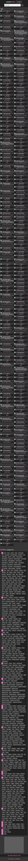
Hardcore (21, 671)
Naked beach (8, 448)
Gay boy (7, 657)
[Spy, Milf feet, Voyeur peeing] (7, 110)
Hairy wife (22, 350)
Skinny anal (11, 777)
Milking (3, 742)
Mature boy (15, 742)
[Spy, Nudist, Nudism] (7, 344)
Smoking (22, 783)
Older (3, 756)
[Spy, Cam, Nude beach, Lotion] (7, 480)
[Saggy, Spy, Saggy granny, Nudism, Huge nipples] (20, 405)
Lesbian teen (8, 725)
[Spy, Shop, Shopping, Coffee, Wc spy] (7, 31)
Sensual (19, 806)
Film (22, 222)
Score (9, 457)
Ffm (24, 636)
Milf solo (24, 416)
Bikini (7, 578)
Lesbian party (22, 725)
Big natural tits (8, 329)
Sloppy (8, 207)
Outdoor (7, 756)
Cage (19, 609)
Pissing (24, 762)
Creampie (11, 597)
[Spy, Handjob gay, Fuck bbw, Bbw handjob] (7, 535)
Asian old (11, 558)
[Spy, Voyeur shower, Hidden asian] (20, 171)
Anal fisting (4, 556)
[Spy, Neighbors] (20, 72)
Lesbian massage (21, 708)
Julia (14, 682)
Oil (24, 754)
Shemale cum (8, 785)
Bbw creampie (18, 591)
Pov (20, 762)
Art (24, 555)
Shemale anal (22, 107)
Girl (12, 651)
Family (3, 636)
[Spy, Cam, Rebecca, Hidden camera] (7, 493)
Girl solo (9, 659)
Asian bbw (18, 568)
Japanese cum (5, 698)
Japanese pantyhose (6, 690)
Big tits (10, 572)
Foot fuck (4, 640)
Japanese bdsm (13, 686)
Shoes (22, 793)
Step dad (21, 804)
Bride (14, 574)
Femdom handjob (19, 638)
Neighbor (8, 442)
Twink (19, 816)
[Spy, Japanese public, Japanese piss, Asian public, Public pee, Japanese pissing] (20, 368)
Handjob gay (7, 537)
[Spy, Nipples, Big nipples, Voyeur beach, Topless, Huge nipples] (7, 280)
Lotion (25, 234)
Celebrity (19, 605)
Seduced (16, 800)
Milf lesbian (4, 744)
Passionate (4, 764)
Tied (21, 812)
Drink (13, 626)
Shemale (6, 777)
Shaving (23, 802)
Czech (17, 292)
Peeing (10, 224)
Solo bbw (7, 800)
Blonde (18, 586)
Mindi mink (22, 226)
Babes (23, 591)
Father (14, 640)
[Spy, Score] (7, 455)
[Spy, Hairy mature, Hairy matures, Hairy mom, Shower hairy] (7, 406)
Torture (17, 812)
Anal (5, 553)
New (9, 750)
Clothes (8, 140)
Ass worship (4, 568)
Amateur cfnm (22, 111)
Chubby (3, 146)
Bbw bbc (4, 580)
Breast (3, 587)
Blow (3, 595)
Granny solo (8, 655)
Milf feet (6, 111)
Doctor (10, 620)
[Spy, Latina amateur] (20, 216)
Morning (4, 740)
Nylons (18, 748)
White (22, 826)
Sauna (18, 192)
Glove (17, 655)
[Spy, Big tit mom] (20, 279)
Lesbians (4, 709)
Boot (3, 578)
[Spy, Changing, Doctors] (20, 205)
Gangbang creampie (6, 649)
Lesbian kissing (5, 723)
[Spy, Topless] (20, 153)
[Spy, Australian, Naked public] (20, 526)
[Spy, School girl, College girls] (20, 113)
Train (7, 816)
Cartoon (13, 599)
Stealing (10, 468)
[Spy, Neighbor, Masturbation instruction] (7, 440)
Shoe (18, 799)
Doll (6, 620)
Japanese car (22, 354)
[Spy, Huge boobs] (7, 20)
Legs (7, 713)
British (23, 580)
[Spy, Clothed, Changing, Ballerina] (20, 12)
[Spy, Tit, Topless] (7, 80)
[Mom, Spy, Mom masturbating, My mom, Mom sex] (20, 64)
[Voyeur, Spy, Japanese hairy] (20, 248)
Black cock (9, 580)
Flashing (22, 257)
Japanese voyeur (9, 48)
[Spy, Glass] (20, 340)
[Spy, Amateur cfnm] (20, 110)
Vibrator (18, 824)
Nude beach (22, 51)
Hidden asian (21, 468)
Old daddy (24, 163)
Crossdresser (5, 603)
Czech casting (5, 613)
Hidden (3, 214)
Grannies (4, 659)
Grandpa (18, 649)
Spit (17, 789)
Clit (24, 611)
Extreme (14, 630)
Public (19, 760)
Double (5, 618)
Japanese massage (19, 35)
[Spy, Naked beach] (7, 446)
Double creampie (5, 628)
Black (15, 572)
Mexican (9, 746)
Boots (18, 572)
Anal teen (10, 566)
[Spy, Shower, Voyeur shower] (20, 46)
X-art (8, 830)
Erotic (24, 630)
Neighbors (22, 74)
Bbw (5, 570)
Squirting (17, 783)
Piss (16, 760)
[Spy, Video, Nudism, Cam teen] (20, 463)
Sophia (8, 357)
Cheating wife (5, 611)
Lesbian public (19, 721)
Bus (25, 570)
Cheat (3, 609)
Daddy (17, 163)
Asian (17, 18)
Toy (25, 812)
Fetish (14, 646)
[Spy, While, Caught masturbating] (7, 58)
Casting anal (12, 616)
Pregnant (6, 760)
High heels (15, 665)
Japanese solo (19, 168)
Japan (10, 682)
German (19, 647)
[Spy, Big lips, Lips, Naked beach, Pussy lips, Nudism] (20, 344)
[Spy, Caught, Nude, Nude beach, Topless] (7, 295)
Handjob (6, 663)
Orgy (19, 754)
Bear (20, 589)
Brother (11, 340)
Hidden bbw (22, 131)
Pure (22, 81)
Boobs (3, 582)
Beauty (20, 578)
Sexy (20, 795)
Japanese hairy (21, 698)
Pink (3, 766)
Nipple (21, 750)
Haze (3, 677)
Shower (20, 48)
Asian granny (4, 562)
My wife (20, 89)
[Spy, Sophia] (7, 356)
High (25, 675)
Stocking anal (8, 791)
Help (8, 671)
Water (7, 249)
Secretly (21, 789)
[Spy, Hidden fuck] (7, 275)
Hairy (14, 663)
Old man (14, 754)
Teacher (12, 808)
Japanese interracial (17, 702)
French (20, 636)
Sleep (12, 779)
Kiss (24, 706)
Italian (22, 379)
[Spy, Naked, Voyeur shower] (7, 202)
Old (6, 96)
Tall (16, 808)
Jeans (10, 692)
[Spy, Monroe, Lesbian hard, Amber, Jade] (7, 252)
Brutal (19, 580)
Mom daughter (5, 739)
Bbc (12, 570)
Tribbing (3, 810)
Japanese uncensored (14, 700)
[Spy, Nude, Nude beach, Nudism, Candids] (20, 504)
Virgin (10, 824)
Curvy (9, 615)
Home (12, 667)
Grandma (9, 653)
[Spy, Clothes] (7, 138)
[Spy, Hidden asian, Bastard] (20, 466)
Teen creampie (13, 816)
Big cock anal (15, 587)
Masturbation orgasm (8, 366)
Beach (17, 453)
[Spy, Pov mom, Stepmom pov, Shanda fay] (7, 171)
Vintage (5, 824)
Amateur (20, 555)
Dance (14, 620)
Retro (14, 773)
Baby (16, 578)
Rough (5, 773)
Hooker (13, 673)
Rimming (4, 775)
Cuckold (16, 597)
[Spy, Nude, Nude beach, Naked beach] (7, 484)
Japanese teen (5, 694)
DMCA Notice (17, 858)
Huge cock (20, 675)
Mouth (24, 744)
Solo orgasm (10, 806)
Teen (5, 808)
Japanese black (22, 696)
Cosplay (3, 599)
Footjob (13, 634)
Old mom (13, 756)
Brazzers (14, 576)
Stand (19, 802)
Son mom (4, 806)
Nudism (10, 345)
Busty (19, 584)
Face (3, 644)
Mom (18, 66)
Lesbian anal (12, 717)
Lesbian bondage (5, 715)
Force (6, 638)
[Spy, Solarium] (20, 187)
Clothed (20, 13)
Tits (10, 820)
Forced (7, 636)
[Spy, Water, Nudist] (7, 248)
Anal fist (23, 566)
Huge (15, 669)
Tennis (22, 184)
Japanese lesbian (5, 686)
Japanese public (22, 371)
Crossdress (11, 613)
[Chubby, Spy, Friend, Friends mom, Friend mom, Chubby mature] (7, 143)
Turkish (10, 818)
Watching (7, 532)
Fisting (5, 634)
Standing (14, 802)
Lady (10, 711)
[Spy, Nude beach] (20, 50)
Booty (18, 576)
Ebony (9, 630)
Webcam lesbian (16, 828)
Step (25, 781)
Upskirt (5, 822)
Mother (3, 729)
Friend (10, 146)
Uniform (10, 822)
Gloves (19, 651)
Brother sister (5, 584)
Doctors (24, 207)
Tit (6, 81)
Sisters (8, 100)
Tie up (17, 820)
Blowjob (20, 574)
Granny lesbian (14, 657)
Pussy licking (4, 768)
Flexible (18, 640)
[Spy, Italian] (20, 377)
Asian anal (11, 562)
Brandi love (4, 576)
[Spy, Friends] (7, 16)
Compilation (21, 597)
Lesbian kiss (16, 713)
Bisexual (15, 580)
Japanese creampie (6, 704)
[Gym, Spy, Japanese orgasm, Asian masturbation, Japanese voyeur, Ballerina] (7, 39)
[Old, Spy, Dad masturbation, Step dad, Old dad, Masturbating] (7, 349)
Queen (5, 771)
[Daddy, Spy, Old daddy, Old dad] (20, 161)
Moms (18, 737)
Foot (9, 634)
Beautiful (22, 587)
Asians (13, 556)
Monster (8, 735)
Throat (12, 814)
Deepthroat (4, 186)
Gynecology (10, 214)
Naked (6, 193)
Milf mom (22, 318)
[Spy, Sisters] (7, 98)
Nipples (7, 283)
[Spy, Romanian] (20, 68)
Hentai (10, 663)
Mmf (7, 737)
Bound (6, 589)
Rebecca (9, 495)
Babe (7, 593)
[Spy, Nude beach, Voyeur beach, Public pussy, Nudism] (7, 241)
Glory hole (15, 653)
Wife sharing (7, 67)
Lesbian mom (23, 711)
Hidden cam (10, 669)
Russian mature (15, 775)
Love (3, 713)
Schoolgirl (4, 797)
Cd (17, 601)
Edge (7, 632)
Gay (9, 647)
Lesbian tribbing (5, 719)
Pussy (7, 762)
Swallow (3, 783)
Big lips (20, 346)
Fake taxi (9, 640)
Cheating (22, 599)
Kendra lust (19, 706)
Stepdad (9, 802)
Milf (18, 727)
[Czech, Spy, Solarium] (20, 290)
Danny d (4, 624)
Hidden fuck (8, 277)
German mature (21, 657)
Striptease (4, 802)
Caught (22, 253)
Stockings (20, 785)
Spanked (4, 787)
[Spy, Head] (7, 198)
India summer (14, 680)
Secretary (21, 800)
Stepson (20, 416)
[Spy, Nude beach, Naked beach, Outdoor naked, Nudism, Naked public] (7, 501)
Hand (7, 431)
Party (3, 762)
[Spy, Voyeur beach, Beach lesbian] (20, 122)
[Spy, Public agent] (7, 393)
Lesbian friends (15, 711)
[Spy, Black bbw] (20, 286)
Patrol (9, 472)
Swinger (14, 785)
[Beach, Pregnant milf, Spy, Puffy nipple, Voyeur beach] (20, 451)
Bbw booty (11, 578)
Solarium (22, 188)
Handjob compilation (19, 667)
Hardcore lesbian (14, 677)
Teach (3, 820)
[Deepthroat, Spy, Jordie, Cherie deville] (7, 184)
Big (17, 574)
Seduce (3, 799)
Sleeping (7, 779)
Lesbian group (13, 723)
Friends (8, 17)
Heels (3, 667)
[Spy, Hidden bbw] (20, 129)
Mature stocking (18, 739)
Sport (3, 791)
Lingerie (10, 713)
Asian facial (4, 560)
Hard (17, 671)
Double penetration (15, 628)
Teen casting (4, 818)
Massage (14, 727)
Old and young (19, 756)
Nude (10, 296)
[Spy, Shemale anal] (20, 106)
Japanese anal (15, 688)
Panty (19, 764)
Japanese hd (8, 316)
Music (3, 735)
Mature (9, 727)
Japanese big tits (12, 698)
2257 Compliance (11, 858)
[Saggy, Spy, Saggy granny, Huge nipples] (20, 38)
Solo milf (8, 799)
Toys (7, 820)
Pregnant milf (22, 453)
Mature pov (20, 262)
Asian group (21, 562)
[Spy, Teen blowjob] (7, 450)
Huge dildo (20, 669)
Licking (3, 721)
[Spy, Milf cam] (20, 91)
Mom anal (22, 740)
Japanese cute (14, 696)
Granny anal (4, 651)
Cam (6, 481)
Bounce (23, 593)
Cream (21, 611)
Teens (16, 814)
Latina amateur (22, 218)
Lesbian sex (8, 721)
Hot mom (4, 669)
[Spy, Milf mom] (20, 316)
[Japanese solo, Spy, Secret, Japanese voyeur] (20, 166)
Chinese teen (4, 607)
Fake (15, 644)
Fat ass (18, 642)
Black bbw (22, 288)
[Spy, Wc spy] (20, 42)
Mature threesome (17, 744)
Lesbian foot (10, 709)
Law (10, 462)
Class (8, 616)
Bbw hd (11, 595)
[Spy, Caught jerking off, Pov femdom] (20, 522)
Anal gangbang (11, 560)
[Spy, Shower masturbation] (20, 425)
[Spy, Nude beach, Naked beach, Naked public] (20, 484)
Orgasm (9, 754)
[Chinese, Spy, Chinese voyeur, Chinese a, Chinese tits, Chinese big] (20, 59)
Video (10, 421)
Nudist (7, 234)
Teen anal (17, 810)
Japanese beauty (5, 700)
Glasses (21, 655)
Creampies (16, 611)
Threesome (21, 808)
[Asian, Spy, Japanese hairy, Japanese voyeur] (20, 16)
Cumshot (14, 605)
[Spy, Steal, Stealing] (7, 466)
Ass (3, 555)
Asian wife (7, 555)
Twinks (3, 814)
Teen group (12, 812)
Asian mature (18, 560)
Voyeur (17, 249)
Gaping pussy (5, 661)
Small (12, 781)
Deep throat (23, 622)
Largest (10, 2)
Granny (5, 647)
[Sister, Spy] (20, 76)
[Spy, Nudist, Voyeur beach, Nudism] (7, 232)
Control (13, 615)
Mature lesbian (15, 740)
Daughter (16, 618)
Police (24, 766)
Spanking (17, 777)
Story (8, 789)
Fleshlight (13, 642)
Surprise (8, 804)
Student (9, 793)
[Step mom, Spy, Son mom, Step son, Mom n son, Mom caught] (7, 387)
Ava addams (4, 558)
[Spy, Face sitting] (7, 165)
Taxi (22, 810)
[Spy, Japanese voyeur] (7, 46)
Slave (19, 779)
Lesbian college (20, 715)
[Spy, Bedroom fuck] (7, 157)
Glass (22, 341)
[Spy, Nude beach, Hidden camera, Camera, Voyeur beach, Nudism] (7, 510)
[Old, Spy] (7, 95)
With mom (9, 828)
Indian (5, 678)
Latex (15, 708)
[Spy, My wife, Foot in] (20, 87)
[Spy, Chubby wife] (7, 27)
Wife (5, 826)
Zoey (5, 833)
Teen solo (21, 814)
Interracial (18, 678)
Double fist (18, 626)
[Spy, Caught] (20, 251)
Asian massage (12, 568)
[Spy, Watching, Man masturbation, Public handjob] (7, 530)
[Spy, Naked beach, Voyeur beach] (20, 535)
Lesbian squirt (15, 725)
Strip (17, 791)
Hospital (3, 671)
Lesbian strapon (22, 709)
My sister (6, 462)
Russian (9, 773)
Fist (11, 636)
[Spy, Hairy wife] (20, 348)
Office (5, 754)
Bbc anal (21, 582)
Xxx (4, 830)
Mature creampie (14, 735)
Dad (20, 618)
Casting (8, 599)
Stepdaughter (14, 804)
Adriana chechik (17, 564)
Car (9, 607)
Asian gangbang (17, 566)
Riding (18, 773)
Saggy (18, 40)
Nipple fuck (4, 750)
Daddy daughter (15, 622)
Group (13, 649)
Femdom (18, 634)
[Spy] (7, 11)
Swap (3, 785)
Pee (23, 760)
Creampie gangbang (6, 605)
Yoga (5, 831)
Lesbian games (20, 723)
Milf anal (11, 739)
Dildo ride (22, 628)
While (7, 60)
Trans (3, 812)
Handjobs (8, 677)
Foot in (24, 89)
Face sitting (9, 167)
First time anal (5, 646)
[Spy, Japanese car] (20, 352)
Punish (19, 766)
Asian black (20, 553)
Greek (22, 151)
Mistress (17, 729)
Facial (22, 642)
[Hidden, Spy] (20, 455)
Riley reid (21, 775)
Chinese (17, 61)
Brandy (10, 584)
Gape (3, 655)
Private (10, 768)
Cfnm (3, 601)
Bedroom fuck (9, 158)
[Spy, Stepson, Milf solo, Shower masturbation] (20, 414)
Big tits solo (8, 587)
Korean (5, 706)
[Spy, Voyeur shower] (20, 95)
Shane (16, 795)
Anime (12, 553)
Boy (22, 572)
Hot (9, 673)
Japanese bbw (19, 684)
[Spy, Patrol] (7, 470)
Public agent (8, 395)
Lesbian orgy (12, 719)
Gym (4, 41)
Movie (21, 733)
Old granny (9, 758)
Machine (14, 731)
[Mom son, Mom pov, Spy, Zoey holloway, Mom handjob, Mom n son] (20, 22)
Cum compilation (12, 609)
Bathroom (18, 593)
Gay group (22, 659)
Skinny (3, 781)
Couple (24, 601)
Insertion (8, 680)
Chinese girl (4, 615)
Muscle (20, 742)
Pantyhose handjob (6, 769)
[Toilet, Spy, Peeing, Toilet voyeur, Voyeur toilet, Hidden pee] (7, 222)
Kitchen (14, 706)
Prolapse (11, 762)
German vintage (15, 659)
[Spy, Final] (20, 312)
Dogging (4, 626)
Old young (15, 758)
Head (9, 199)
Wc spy (22, 44)
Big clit (12, 582)
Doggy (22, 624)
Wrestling (14, 826)
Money (19, 731)
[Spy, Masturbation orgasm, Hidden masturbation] (7, 364)
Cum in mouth (15, 607)
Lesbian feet (4, 711)
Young (9, 831)
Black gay (15, 589)
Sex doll (23, 797)
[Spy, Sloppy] (7, 205)
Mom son (17, 24)
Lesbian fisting (20, 719)
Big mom (11, 591)
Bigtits (3, 593)
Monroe (6, 254)
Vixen (22, 824)
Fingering (4, 642)
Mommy (10, 733)
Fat (2, 638)
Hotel (20, 665)
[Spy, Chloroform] (20, 282)
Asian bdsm (4, 566)
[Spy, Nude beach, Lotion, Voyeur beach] (20, 232)
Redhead (22, 773)
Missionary (16, 733)
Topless (9, 81)
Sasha (22, 799)
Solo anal (14, 799)
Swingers (4, 789)
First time (23, 640)
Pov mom (6, 173)
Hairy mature (7, 408)
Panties (23, 764)
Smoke (24, 192)
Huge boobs (8, 22)
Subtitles (20, 361)
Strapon (7, 781)
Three (14, 818)
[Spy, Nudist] (20, 240)
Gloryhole (4, 653)
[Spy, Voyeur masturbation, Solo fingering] (20, 476)
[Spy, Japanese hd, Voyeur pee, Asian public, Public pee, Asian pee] (7, 314)
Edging (3, 632)
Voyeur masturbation (22, 478)
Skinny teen (22, 791)
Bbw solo (4, 586)
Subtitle (24, 361)
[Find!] (22, 5)
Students (4, 795)
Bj (7, 572)
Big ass (21, 570)
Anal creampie (17, 558)
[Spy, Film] (20, 220)
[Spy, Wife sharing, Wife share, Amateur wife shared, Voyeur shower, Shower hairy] (7, 65)
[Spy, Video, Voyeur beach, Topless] (20, 530)
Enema (5, 630)
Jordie (11, 186)
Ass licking (23, 558)
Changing (24, 13)
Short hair (4, 793)
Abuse (16, 562)
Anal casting (10, 564)
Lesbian (5, 708)
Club (24, 615)
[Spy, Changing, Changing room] (7, 149)
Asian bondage (14, 555)
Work (20, 501)
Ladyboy (10, 708)
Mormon (9, 740)
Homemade (19, 663)
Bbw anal (23, 576)
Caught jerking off (21, 524)
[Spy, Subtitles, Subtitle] (20, 360)
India (22, 678)
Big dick (23, 586)
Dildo (3, 620)
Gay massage (21, 653)
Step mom (5, 390)
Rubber (8, 775)
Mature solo (9, 742)
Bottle (10, 589)
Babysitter (9, 586)
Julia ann (4, 684)
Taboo (8, 810)
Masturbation (5, 731)
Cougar (18, 603)
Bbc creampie (5, 591)
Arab (16, 553)
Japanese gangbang (6, 688)
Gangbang (13, 647)
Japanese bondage (6, 696)
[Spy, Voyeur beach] (20, 117)
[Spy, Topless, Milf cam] (20, 213)
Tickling (8, 814)
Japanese (6, 682)
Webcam (9, 826)
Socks (12, 800)
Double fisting (16, 624)
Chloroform (22, 284)
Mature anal (4, 733)
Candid (8, 310)
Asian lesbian (19, 556)
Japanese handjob (22, 686)
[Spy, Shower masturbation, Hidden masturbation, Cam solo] (20, 134)
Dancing (8, 626)
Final (22, 314)
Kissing (9, 706)
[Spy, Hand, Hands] (7, 429)
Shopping (10, 33)
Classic (13, 603)
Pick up (14, 768)
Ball (3, 589)
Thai (8, 808)
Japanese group (12, 694)
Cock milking (19, 615)
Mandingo (9, 729)
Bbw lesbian (12, 593)
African (9, 556)
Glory (23, 647)
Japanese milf (5, 692)
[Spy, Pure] (20, 80)
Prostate (15, 766)
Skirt (15, 806)
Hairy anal (4, 675)
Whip (19, 826)
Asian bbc (4, 564)
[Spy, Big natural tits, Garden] (7, 327)
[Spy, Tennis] (20, 183)
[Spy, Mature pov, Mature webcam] (20, 260)
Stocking (22, 777)
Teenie (21, 820)
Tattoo (3, 816)
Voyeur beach (22, 119)
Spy (7, 12)
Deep (10, 622)
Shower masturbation (22, 136)
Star (14, 789)
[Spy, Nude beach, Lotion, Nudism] (20, 435)
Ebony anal (19, 630)
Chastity (24, 605)
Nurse (5, 748)
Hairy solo (18, 673)
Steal (7, 468)
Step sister (4, 340)
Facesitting (15, 636)
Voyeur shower (22, 96)
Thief (23, 816)
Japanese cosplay (21, 694)
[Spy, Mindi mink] (20, 224)
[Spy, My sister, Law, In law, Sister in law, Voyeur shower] (7, 460)
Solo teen (14, 797)
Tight (14, 820)
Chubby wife (8, 28)
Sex (8, 787)
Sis (13, 795)
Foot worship (11, 638)
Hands (10, 431)
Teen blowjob (8, 452)
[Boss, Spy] (7, 521)
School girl (20, 115)
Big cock (8, 582)
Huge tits (8, 667)
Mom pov (22, 24)
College (20, 607)
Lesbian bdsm (5, 717)
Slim (3, 800)
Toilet (4, 224)
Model (3, 737)
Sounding (9, 795)
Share (19, 797)
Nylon (9, 748)
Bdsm (8, 570)
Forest (18, 644)
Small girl (18, 787)
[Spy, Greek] (20, 149)
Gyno (9, 651)
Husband (9, 675)
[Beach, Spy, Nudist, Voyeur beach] (20, 471)
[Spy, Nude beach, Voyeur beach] (7, 302)
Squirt (15, 779)
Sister (20, 77)
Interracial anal (11, 678)
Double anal (4, 622)
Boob (14, 586)
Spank (23, 779)
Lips (24, 346)
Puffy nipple (8, 490)
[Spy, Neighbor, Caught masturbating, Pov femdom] (20, 517)
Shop (6, 33)
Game (13, 655)
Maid (10, 731)
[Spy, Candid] (7, 309)
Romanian (22, 70)
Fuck (11, 644)
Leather (15, 709)
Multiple (22, 729)
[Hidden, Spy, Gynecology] (7, 213)
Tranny (12, 810)
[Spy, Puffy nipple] (7, 489)
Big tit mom (22, 280)
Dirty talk (10, 618)
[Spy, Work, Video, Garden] (20, 500)
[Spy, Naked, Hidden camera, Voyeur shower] (7, 191)
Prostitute (20, 768)
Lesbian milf (13, 715)
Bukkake (4, 572)
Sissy (16, 781)
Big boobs (9, 574)
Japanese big (22, 690)
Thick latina (19, 818)
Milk (13, 729)
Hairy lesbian (4, 665)
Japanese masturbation (7, 702)
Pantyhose (11, 760)
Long (17, 717)
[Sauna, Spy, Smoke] (20, 190)
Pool (24, 768)
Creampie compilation (10, 601)
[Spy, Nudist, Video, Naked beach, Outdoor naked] (7, 419)
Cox (16, 613)
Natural (13, 750)
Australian (21, 527)
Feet (23, 634)
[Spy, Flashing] (20, 255)
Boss (6, 522)
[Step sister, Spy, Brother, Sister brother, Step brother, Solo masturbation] (7, 337)
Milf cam (22, 92)
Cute (10, 603)
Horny (10, 665)
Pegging (16, 762)
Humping (15, 675)
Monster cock (12, 737)
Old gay (3, 758)
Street (13, 793)
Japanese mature (19, 682)
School (8, 783)
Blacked (3, 574)
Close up (20, 613)
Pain (16, 764)
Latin (14, 721)
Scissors (3, 804)
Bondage (16, 570)
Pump (11, 766)
